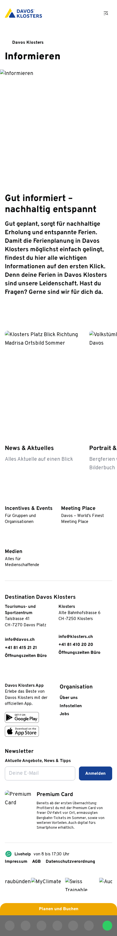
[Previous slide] (92, 314)
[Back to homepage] (23, 13)
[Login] (75, 13)
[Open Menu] (106, 13)
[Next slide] (107, 314)
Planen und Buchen (58, 909)
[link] (8, 672)
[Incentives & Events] (8, 499)
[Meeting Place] (63, 499)
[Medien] (8, 542)
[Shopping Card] (90, 13)
